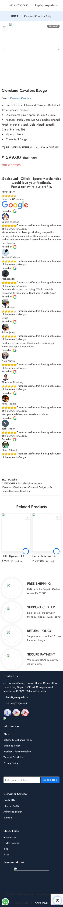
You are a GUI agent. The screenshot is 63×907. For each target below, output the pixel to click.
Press (6, 854)
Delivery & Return (18, 147)
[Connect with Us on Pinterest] (25, 712)
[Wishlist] (4, 27)
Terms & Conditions (14, 757)
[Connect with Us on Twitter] (19, 719)
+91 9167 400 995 (16, 703)
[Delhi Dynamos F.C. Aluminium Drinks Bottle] (46, 532)
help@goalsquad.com (17, 697)
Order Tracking (11, 843)
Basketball (23, 483)
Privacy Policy (11, 763)
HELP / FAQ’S (11, 806)
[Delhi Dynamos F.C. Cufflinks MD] (16, 532)
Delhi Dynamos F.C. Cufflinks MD (16, 556)
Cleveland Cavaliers (20, 98)
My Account (10, 837)
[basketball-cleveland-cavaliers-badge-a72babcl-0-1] (31, 52)
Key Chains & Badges (35, 487)
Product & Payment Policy (17, 751)
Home (15, 16)
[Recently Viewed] (57, 900)
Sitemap (8, 817)
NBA (50, 487)
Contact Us (9, 800)
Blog (6, 848)
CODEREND (41, 903)
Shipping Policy (12, 745)
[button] (26, 551)
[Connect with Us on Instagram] (16, 712)
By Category (35, 483)
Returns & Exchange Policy (18, 740)
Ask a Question (51, 147)
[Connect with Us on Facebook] (7, 712)
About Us (8, 734)
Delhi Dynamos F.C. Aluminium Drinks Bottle (46, 556)
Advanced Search (13, 811)
